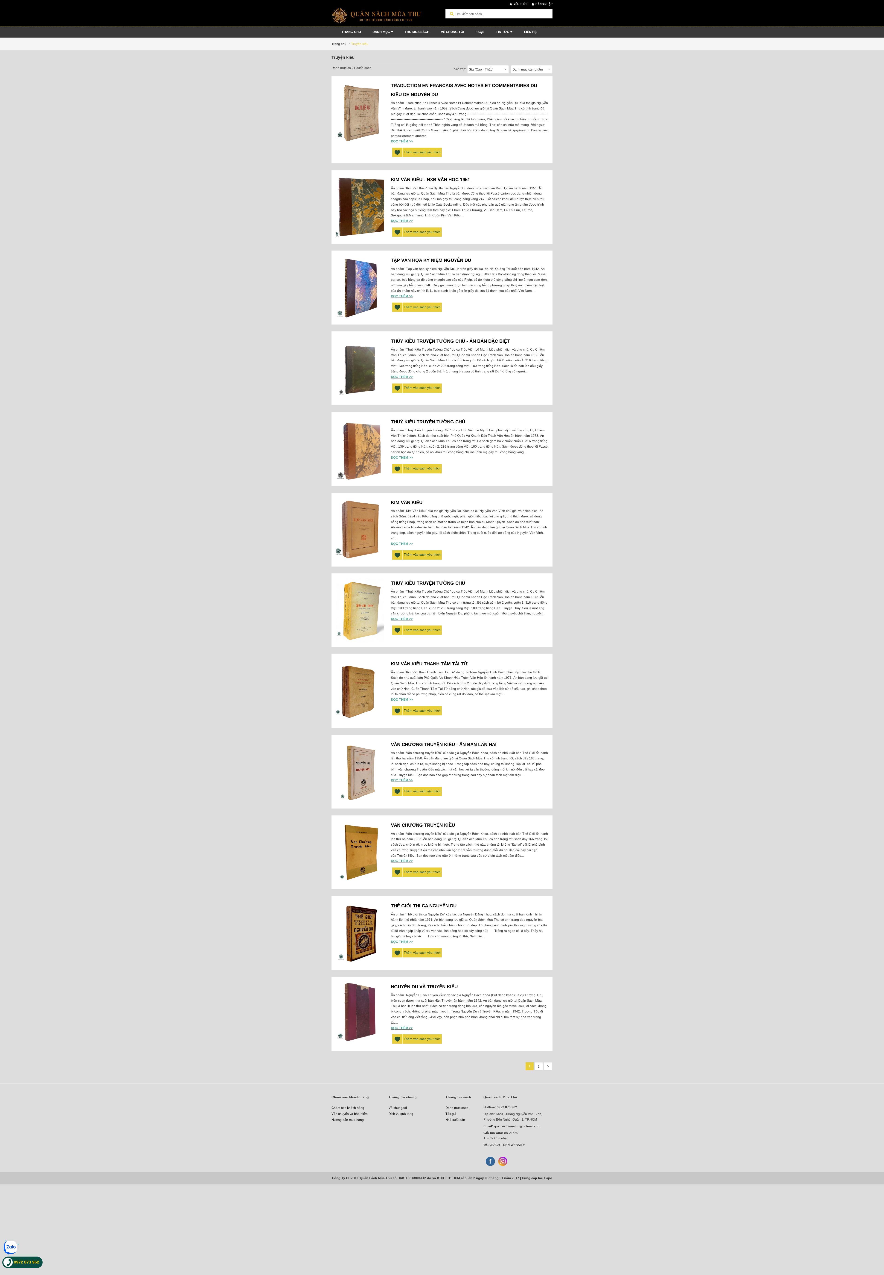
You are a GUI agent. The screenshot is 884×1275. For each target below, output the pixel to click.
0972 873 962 (507, 1107)
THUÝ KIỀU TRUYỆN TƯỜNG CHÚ (428, 421)
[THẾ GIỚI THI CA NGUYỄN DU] (360, 933)
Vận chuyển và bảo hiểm (350, 1114)
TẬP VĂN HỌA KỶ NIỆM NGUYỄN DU (431, 260)
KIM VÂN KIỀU (406, 502)
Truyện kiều (359, 44)
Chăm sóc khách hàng (348, 1108)
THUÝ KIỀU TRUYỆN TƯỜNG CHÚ (428, 583)
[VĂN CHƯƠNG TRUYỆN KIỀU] (360, 852)
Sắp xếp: (460, 69)
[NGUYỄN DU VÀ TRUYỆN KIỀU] (360, 1014)
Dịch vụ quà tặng (401, 1114)
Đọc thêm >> (402, 141)
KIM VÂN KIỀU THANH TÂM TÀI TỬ (429, 663)
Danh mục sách (456, 1108)
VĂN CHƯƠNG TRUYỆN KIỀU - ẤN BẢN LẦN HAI (444, 744)
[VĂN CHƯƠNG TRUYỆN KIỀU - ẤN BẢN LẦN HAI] (360, 771)
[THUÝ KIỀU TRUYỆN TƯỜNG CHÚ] (360, 449)
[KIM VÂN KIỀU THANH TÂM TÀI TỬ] (360, 691)
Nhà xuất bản (455, 1120)
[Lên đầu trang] (871, 1252)
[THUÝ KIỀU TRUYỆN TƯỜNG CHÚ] (360, 610)
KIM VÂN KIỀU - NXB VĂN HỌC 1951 (430, 179)
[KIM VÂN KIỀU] (360, 529)
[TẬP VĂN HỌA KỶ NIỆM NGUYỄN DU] (360, 287)
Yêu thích (521, 4)
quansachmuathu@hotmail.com (517, 1126)
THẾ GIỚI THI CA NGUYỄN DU (424, 905)
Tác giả (450, 1114)
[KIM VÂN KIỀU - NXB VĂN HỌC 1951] (360, 206)
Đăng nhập (543, 4)
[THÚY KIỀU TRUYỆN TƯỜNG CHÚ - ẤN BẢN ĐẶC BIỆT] (360, 368)
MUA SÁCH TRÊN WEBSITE (504, 1145)
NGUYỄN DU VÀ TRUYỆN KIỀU (424, 986)
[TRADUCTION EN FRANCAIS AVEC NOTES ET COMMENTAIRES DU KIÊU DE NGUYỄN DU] (360, 112)
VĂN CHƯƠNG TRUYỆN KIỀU (423, 825)
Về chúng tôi (398, 1108)
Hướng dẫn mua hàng (348, 1120)
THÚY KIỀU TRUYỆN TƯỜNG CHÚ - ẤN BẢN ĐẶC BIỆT (450, 341)
